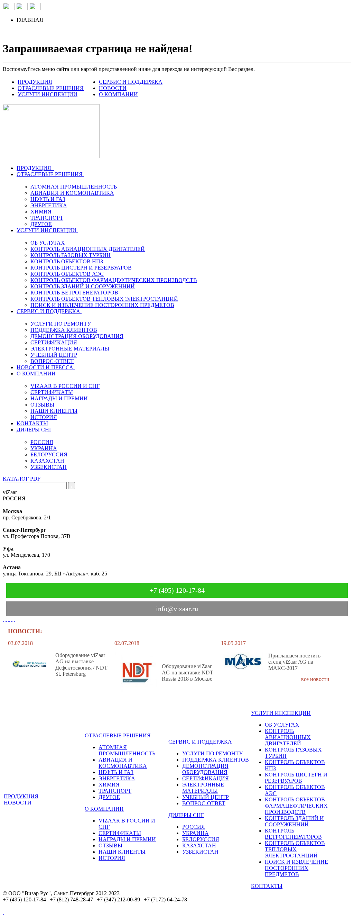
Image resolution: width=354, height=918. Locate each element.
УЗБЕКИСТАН (48, 467)
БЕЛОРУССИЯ (48, 454)
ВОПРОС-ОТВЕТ (52, 361)
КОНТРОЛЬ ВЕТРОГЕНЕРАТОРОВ (74, 293)
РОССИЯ (41, 442)
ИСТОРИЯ (43, 417)
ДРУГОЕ (41, 224)
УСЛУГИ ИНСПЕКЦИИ (47, 94)
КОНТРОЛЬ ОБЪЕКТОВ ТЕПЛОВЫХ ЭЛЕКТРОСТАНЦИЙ (104, 299)
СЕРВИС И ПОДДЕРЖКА (130, 82)
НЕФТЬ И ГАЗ (47, 199)
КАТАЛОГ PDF (21, 479)
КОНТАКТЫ (32, 423)
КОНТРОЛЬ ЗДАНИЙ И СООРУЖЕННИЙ (82, 286)
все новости (315, 679)
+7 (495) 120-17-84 (177, 590)
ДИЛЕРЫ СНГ (34, 430)
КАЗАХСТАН (47, 461)
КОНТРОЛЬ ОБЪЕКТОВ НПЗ (66, 261)
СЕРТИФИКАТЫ (51, 392)
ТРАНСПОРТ (46, 218)
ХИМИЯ (41, 212)
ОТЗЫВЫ (42, 405)
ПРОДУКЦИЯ (35, 82)
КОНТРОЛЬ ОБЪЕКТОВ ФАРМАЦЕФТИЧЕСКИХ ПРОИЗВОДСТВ (113, 280)
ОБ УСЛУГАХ (47, 243)
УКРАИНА (43, 448)
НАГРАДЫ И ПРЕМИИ (59, 398)
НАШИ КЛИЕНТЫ (53, 411)
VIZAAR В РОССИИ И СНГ (65, 386)
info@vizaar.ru (177, 608)
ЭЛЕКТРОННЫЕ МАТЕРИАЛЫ (69, 349)
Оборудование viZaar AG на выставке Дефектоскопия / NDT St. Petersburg (81, 664)
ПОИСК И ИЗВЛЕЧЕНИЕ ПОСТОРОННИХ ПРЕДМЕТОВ (102, 305)
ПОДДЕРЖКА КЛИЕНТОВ (63, 330)
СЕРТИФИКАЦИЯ (53, 342)
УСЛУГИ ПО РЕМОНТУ (60, 324)
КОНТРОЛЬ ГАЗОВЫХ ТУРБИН (70, 255)
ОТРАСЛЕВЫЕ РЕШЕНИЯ (51, 88)
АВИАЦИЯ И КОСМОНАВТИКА (72, 193)
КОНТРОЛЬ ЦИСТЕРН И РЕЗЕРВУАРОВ (81, 268)
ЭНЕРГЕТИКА (48, 205)
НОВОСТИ (113, 88)
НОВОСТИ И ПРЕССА (45, 367)
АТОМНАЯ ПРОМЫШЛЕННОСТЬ (73, 187)
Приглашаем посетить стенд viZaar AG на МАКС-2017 (294, 662)
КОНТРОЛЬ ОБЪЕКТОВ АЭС (67, 274)
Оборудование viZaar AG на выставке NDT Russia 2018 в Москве (187, 672)
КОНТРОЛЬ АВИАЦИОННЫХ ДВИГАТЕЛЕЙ (87, 249)
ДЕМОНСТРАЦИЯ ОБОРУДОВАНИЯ (76, 336)
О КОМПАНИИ (118, 94)
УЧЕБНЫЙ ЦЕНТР (53, 355)
